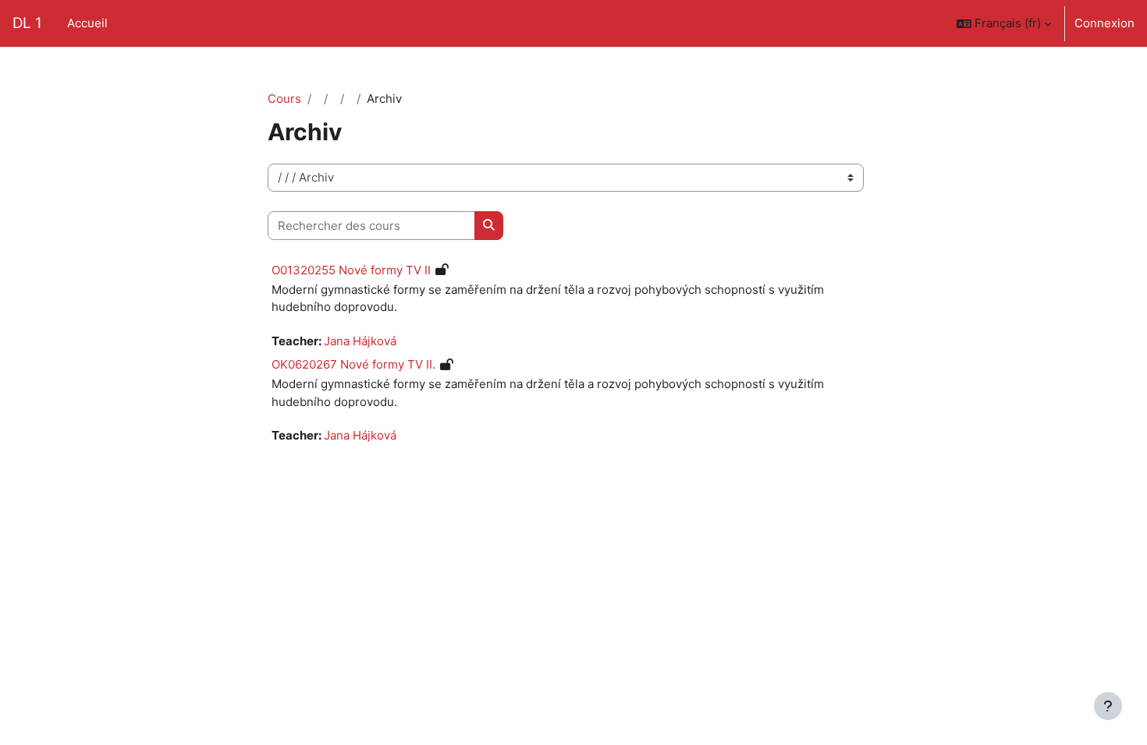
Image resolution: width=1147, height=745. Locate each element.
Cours (284, 98)
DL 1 (27, 23)
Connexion (1104, 23)
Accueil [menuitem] (87, 23)
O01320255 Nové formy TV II (351, 270)
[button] (1003, 23)
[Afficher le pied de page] (1108, 706)
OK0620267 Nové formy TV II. (353, 364)
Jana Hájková (360, 341)
